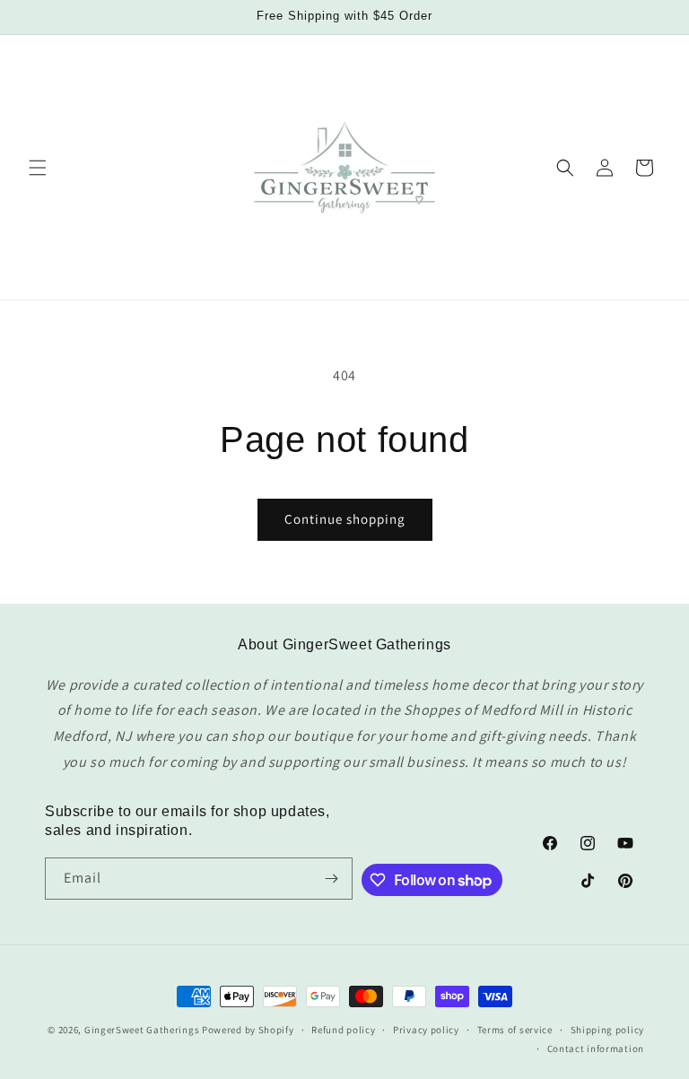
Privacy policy (426, 1029)
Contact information (595, 1048)
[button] (37, 167)
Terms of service (515, 1029)
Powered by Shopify (248, 1029)
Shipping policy (608, 1029)
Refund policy (343, 1029)
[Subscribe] (332, 878)
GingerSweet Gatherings (141, 1029)
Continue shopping (345, 518)
